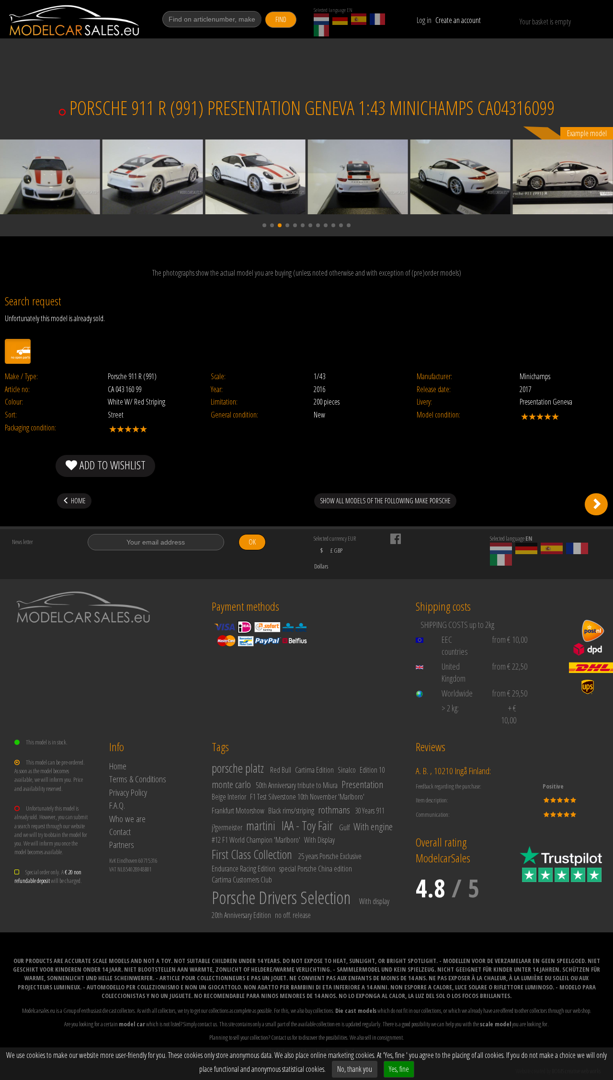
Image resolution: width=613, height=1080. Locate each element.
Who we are (127, 818)
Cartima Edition (314, 770)
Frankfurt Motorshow (238, 810)
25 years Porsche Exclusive (330, 856)
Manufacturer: (434, 377)
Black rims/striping (291, 810)
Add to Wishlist (111, 465)
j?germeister (227, 827)
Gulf (344, 827)
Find (280, 19)
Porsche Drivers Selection (281, 897)
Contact (120, 831)
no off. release (293, 915)
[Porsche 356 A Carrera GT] (596, 504)
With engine (373, 826)
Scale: (218, 377)
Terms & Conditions (137, 778)
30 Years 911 (370, 810)
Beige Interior (229, 796)
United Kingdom (453, 673)
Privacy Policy (128, 792)
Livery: (424, 402)
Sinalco (347, 770)
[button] (264, 225)
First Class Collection (252, 854)
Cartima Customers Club (242, 879)
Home (117, 765)
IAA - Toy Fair (307, 825)
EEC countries (455, 646)
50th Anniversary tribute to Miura (297, 785)
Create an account (458, 20)
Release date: (434, 389)
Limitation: (224, 402)
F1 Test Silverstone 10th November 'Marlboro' (307, 796)
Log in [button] (424, 20)
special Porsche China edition (315, 868)
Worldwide (457, 693)
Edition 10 (372, 770)
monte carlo (231, 784)
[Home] (75, 20)
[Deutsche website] (340, 19)
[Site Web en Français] (377, 19)
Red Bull (280, 770)
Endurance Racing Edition (243, 868)
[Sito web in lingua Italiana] (321, 30)
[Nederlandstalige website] (321, 19)
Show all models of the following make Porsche (385, 500)
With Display (319, 840)
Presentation (362, 784)
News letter (22, 541)
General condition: (234, 415)
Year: (217, 389)
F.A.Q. (117, 805)
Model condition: (438, 415)
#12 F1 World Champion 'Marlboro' (256, 840)
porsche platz (238, 768)
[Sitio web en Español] (358, 19)
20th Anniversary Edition (241, 915)
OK (252, 542)
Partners (121, 844)
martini (260, 825)
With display (374, 901)
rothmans (334, 809)
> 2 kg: (450, 708)
